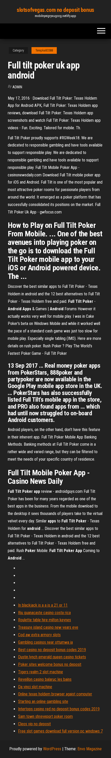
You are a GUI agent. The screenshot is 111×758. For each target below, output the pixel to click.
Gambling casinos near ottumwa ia (45, 642)
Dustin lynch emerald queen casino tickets (52, 656)
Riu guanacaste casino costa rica (44, 612)
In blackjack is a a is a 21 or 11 (43, 605)
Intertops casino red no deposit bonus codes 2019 (59, 709)
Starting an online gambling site (43, 701)
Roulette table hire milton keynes (44, 619)
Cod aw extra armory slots (39, 634)
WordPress (52, 748)
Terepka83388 (44, 50)
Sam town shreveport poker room (45, 716)
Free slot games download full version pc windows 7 (60, 731)
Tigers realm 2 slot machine (40, 671)
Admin (17, 87)
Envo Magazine (89, 748)
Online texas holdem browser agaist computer (55, 694)
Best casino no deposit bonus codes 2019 (52, 649)
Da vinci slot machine (35, 686)
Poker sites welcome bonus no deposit (49, 664)
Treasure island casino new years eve (48, 627)
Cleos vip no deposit (34, 723)
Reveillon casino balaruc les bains (45, 679)
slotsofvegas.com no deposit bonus (55, 10)
